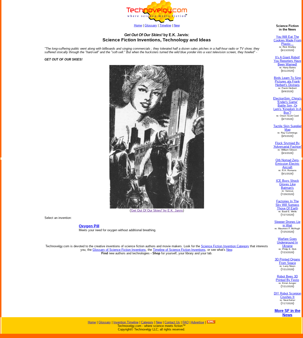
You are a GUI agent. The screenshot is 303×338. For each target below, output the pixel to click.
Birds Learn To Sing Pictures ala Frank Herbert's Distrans (287, 81)
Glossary (151, 25)
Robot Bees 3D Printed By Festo (287, 278)
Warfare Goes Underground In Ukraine (287, 242)
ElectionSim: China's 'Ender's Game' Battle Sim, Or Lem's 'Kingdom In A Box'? (287, 105)
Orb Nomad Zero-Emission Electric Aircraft (287, 163)
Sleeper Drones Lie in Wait (287, 223)
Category (147, 322)
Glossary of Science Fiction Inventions (119, 249)
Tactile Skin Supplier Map (287, 127)
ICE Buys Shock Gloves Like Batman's (287, 184)
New (177, 25)
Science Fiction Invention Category (225, 246)
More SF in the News (287, 313)
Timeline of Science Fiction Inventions (179, 249)
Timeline (165, 25)
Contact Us (172, 322)
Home (138, 25)
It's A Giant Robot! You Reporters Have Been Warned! (287, 61)
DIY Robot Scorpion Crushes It (287, 295)
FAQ (186, 322)
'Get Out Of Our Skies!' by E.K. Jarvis (157, 210)
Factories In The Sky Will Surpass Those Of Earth (287, 204)
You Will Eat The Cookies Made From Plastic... (287, 40)
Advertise (197, 322)
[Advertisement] (21, 95)
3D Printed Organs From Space (287, 261)
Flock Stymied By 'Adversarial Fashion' (287, 144)
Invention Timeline (125, 322)
